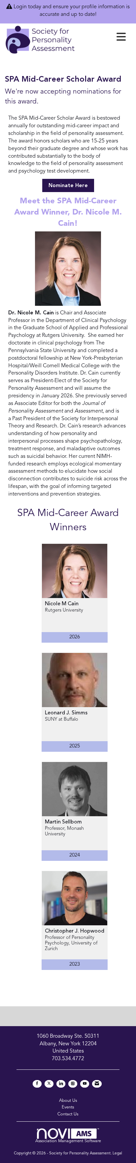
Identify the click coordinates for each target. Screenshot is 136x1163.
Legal (117, 1153)
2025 (74, 746)
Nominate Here (68, 185)
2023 (74, 964)
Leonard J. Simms (66, 713)
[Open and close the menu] (102, 38)
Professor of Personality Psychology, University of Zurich (71, 943)
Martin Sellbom (63, 822)
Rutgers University (64, 610)
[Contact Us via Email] (97, 1084)
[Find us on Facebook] (37, 1084)
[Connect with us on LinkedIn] (60, 1084)
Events (68, 1107)
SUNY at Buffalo (61, 719)
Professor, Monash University (64, 831)
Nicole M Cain (62, 604)
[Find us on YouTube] (84, 1084)
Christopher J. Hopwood (74, 931)
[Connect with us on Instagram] (72, 1084)
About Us (68, 1101)
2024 (74, 855)
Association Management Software (68, 1141)
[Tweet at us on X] (49, 1084)
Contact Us (68, 1114)
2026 (74, 637)
